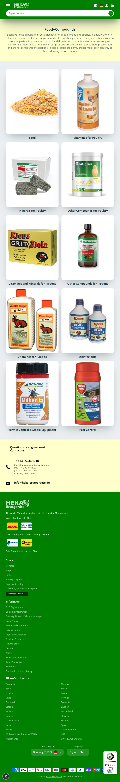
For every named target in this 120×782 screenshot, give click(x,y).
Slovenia (65, 720)
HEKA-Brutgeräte (54, 776)
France (9, 715)
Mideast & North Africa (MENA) (21, 734)
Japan (9, 725)
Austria (64, 688)
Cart (112, 5)
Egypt (9, 688)
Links (8, 574)
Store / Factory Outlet (17, 657)
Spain (64, 725)
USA (63, 734)
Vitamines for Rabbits (32, 323)
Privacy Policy (13, 630)
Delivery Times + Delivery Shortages (24, 616)
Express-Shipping (14, 584)
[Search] (110, 13)
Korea (9, 729)
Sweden (65, 706)
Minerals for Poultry (32, 177)
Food (32, 104)
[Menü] (115, 753)
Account (106, 5)
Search (9, 648)
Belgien (9, 693)
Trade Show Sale (14, 662)
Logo (21, 5)
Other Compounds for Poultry (87, 177)
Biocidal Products (15, 639)
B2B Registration (14, 607)
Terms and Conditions (17, 625)
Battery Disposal (14, 579)
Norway (65, 684)
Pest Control (87, 396)
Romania (65, 702)
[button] (5, 776)
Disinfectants (87, 323)
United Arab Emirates (71, 738)
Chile (8, 697)
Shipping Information (16, 611)
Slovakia (65, 715)
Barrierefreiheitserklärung (19, 671)
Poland (64, 693)
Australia (10, 684)
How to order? (13, 643)
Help (8, 570)
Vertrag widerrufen (17, 593)
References (11, 666)
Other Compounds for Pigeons (87, 250)
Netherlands (12, 738)
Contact (10, 565)
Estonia (9, 706)
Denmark (10, 702)
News (9, 652)
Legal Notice (12, 620)
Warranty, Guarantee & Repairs (21, 588)
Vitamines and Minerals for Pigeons (32, 250)
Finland (9, 711)
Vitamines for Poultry (87, 104)
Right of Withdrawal (16, 634)
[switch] (110, 771)
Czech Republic (68, 729)
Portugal (65, 697)
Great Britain (12, 720)
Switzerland (67, 711)
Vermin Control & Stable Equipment (32, 396)
